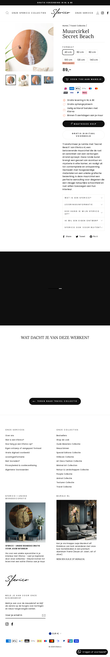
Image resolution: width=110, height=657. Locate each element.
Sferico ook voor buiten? (83, 227)
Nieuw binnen (62, 448)
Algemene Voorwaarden (17, 469)
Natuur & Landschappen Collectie (72, 469)
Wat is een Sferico (28, 309)
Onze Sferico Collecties (29, 12)
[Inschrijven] (43, 615)
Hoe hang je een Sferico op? (19, 444)
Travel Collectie (77, 25)
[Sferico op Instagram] (7, 624)
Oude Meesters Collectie (68, 444)
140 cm (94, 59)
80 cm (92, 52)
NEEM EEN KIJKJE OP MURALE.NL (70, 559)
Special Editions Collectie (68, 452)
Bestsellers (61, 435)
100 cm (68, 59)
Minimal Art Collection (66, 465)
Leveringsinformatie (79, 204)
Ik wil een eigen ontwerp (81, 220)
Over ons (9, 435)
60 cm (80, 52)
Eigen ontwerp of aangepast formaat (23, 448)
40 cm (68, 52)
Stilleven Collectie (65, 457)
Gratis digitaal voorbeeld (17, 452)
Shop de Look (62, 440)
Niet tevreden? (12, 461)
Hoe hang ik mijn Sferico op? (82, 212)
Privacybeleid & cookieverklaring (21, 465)
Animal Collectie (64, 478)
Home (65, 25)
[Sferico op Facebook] (12, 624)
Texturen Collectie (65, 482)
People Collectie (64, 474)
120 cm (81, 59)
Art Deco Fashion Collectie (69, 461)
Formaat (68, 47)
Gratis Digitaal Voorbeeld (83, 134)
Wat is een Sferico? (78, 198)
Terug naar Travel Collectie (56, 401)
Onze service (84, 12)
